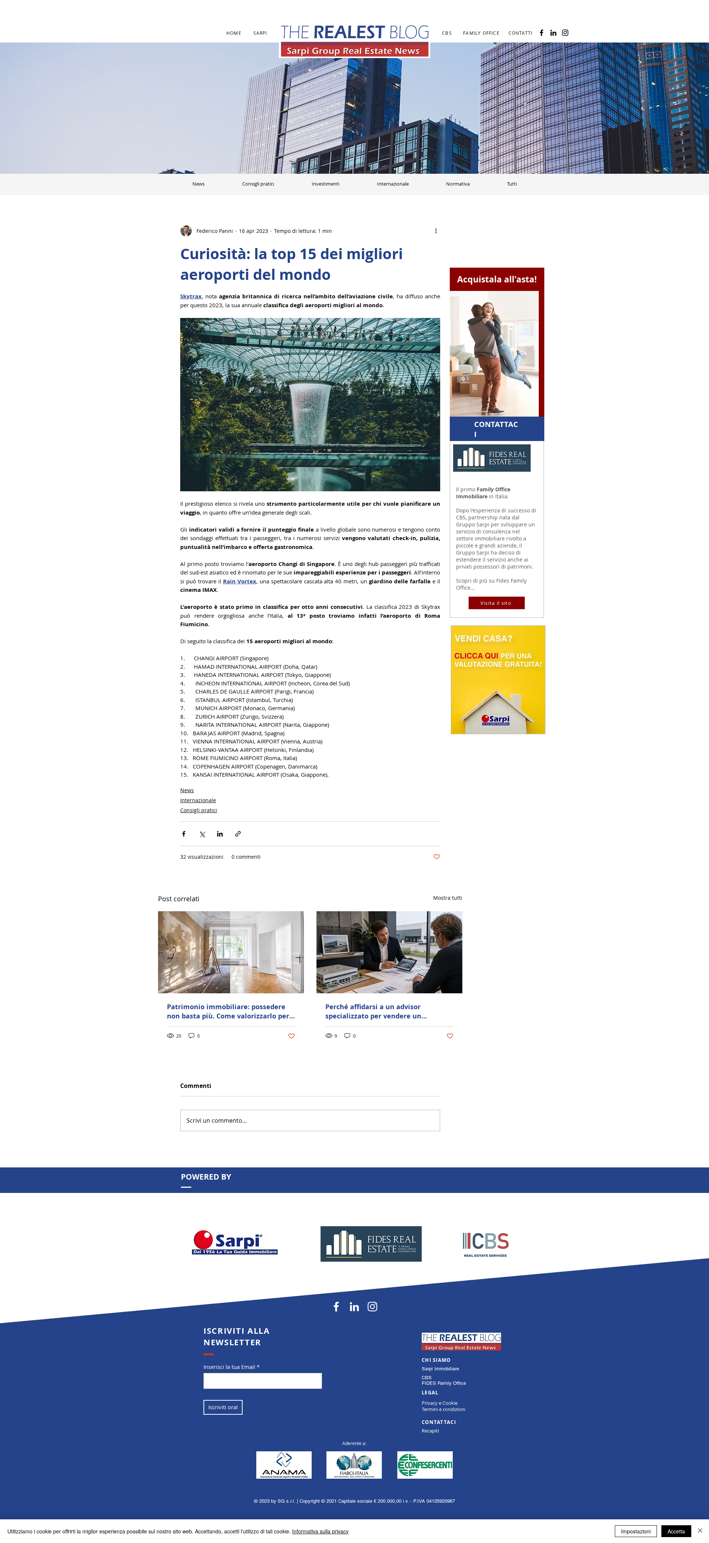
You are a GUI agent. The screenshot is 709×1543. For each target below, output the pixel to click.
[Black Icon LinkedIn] (553, 32)
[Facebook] (541, 32)
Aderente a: (354, 1443)
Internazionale (198, 800)
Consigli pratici (198, 810)
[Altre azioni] (435, 230)
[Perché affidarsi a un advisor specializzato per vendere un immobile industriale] (389, 952)
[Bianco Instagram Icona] (372, 1306)
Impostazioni (636, 1531)
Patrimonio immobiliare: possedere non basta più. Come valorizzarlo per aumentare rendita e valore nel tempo (228, 1011)
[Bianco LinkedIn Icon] (354, 1306)
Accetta (676, 1531)
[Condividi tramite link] (238, 833)
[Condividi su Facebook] (183, 833)
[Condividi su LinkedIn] (219, 833)
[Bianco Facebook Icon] (336, 1306)
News (187, 790)
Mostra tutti (447, 897)
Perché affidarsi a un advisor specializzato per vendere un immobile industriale (373, 1011)
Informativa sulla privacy (320, 1531)
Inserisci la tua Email (229, 1367)
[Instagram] (565, 32)
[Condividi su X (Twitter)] (201, 833)
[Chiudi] (700, 1531)
